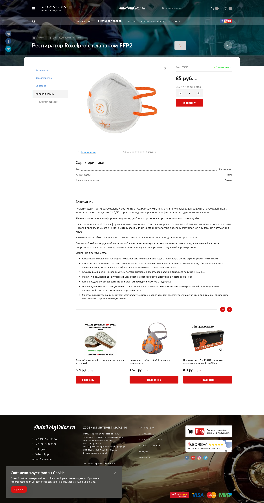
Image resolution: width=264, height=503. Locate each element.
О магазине (146, 433)
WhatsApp (42, 454)
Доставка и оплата (151, 439)
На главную (146, 427)
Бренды (143, 451)
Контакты (145, 457)
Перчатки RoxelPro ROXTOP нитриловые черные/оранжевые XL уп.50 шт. (204, 361)
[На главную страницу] (132, 8)
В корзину (189, 102)
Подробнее (154, 379)
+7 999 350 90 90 (46, 444)
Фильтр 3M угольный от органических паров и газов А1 (100, 361)
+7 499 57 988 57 (54, 7)
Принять (19, 489)
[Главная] (34, 38)
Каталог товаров (149, 445)
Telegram (41, 449)
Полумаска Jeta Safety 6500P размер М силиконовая (150, 361)
